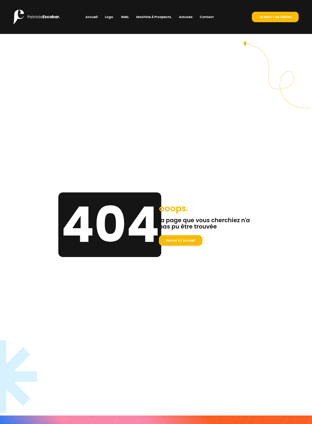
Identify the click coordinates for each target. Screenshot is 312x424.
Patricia (43, 17)
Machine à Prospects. (154, 17)
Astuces (185, 17)
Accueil (91, 17)
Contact (207, 17)
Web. (125, 17)
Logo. (109, 17)
